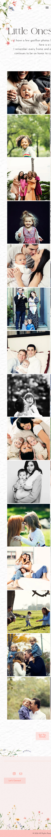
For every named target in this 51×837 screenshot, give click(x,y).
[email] (21, 774)
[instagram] (14, 774)
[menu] (47, 7)
